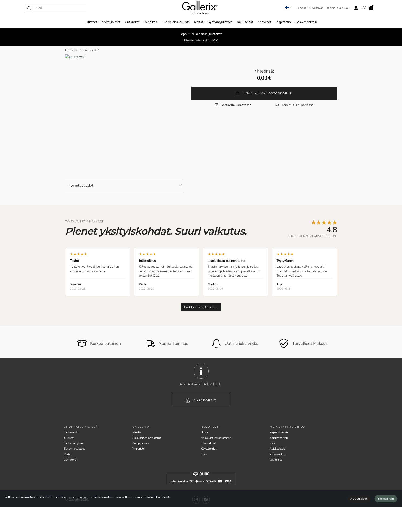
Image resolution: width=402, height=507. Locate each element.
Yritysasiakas (277, 454)
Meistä (136, 432)
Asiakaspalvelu (306, 22)
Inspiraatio (283, 22)
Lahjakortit (203, 400)
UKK (272, 443)
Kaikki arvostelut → (201, 307)
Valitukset (276, 459)
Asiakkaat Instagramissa (216, 438)
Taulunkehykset (74, 443)
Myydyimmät (111, 22)
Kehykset (264, 22)
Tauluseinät (245, 22)
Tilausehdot (208, 443)
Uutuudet (132, 22)
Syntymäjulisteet (220, 22)
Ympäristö (138, 449)
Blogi (204, 432)
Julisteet (91, 22)
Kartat (198, 22)
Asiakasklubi (278, 449)
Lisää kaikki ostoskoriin (267, 93)
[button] (29, 8)
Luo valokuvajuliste (176, 22)
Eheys (204, 454)
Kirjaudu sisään (279, 432)
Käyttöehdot (208, 449)
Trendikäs (150, 22)
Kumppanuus (140, 443)
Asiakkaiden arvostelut (146, 438)
